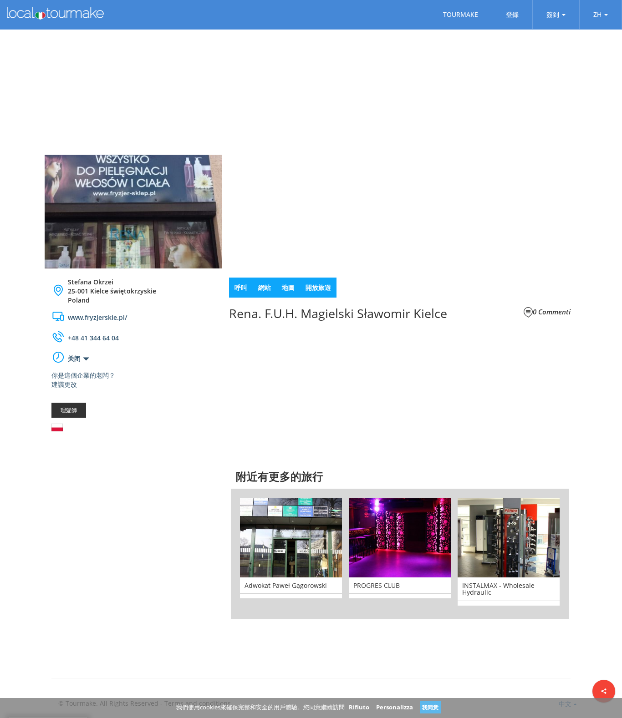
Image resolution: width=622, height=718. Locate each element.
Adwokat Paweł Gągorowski (286, 585)
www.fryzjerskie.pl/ (97, 317)
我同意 (430, 707)
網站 (264, 287)
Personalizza (394, 707)
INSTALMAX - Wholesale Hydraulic (498, 589)
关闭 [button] (74, 358)
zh (597, 14)
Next (582, 554)
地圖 (288, 287)
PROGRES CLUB (376, 585)
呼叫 (241, 287)
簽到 (552, 14)
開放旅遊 (318, 287)
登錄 (512, 14)
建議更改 (64, 384)
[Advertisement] (133, 511)
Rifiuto (359, 707)
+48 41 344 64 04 (93, 338)
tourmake (460, 14)
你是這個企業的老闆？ (83, 375)
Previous (217, 554)
